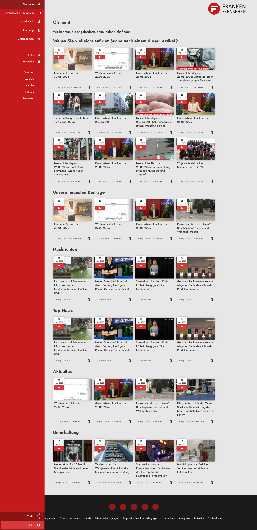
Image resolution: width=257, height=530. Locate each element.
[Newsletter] (155, 507)
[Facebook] (112, 507)
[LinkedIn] (145, 507)
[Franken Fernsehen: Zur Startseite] (227, 9)
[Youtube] (134, 507)
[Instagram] (123, 507)
